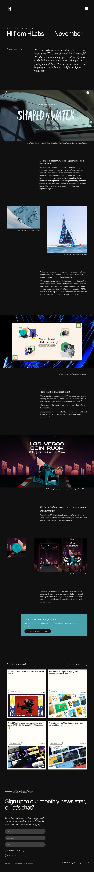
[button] (86, 8)
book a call (12, 855)
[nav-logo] (9, 8)
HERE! (50, 408)
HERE (78, 294)
